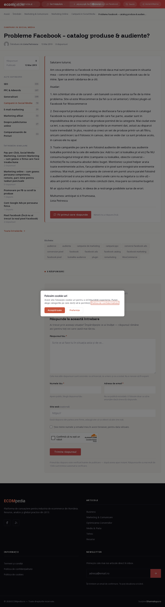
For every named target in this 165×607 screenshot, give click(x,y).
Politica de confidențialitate (105, 303)
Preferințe (75, 310)
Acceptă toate (55, 310)
